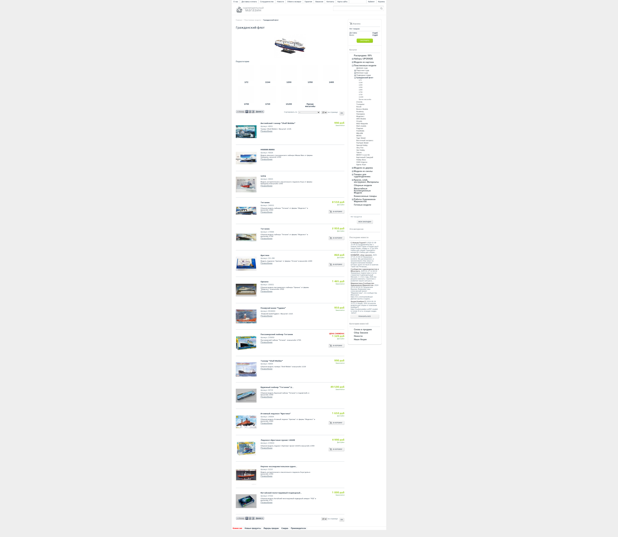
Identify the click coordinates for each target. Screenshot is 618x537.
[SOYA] (246, 184)
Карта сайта (342, 2)
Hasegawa (360, 114)
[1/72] (246, 80)
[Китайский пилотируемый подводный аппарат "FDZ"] (246, 501)
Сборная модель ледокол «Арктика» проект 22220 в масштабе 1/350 (287, 446)
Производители (298, 528)
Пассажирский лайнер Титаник (277, 334)
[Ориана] (246, 290)
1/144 (267, 82)
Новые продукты (253, 528)
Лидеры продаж (271, 528)
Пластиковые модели (252, 20)
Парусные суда (362, 70)
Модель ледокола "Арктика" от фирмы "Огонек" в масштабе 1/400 (286, 261)
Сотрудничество (267, 2)
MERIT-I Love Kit (363, 155)
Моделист (360, 116)
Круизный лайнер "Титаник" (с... (277, 387)
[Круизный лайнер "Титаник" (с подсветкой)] (246, 395)
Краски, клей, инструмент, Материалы (366, 181)
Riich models (361, 126)
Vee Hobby (360, 150)
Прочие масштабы (310, 105)
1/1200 (289, 104)
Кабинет (371, 2)
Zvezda (359, 102)
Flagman (359, 128)
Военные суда (362, 73)
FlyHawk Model (362, 143)
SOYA (263, 176)
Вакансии (319, 2)
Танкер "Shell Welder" (272, 361)
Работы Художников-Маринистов (365, 200)
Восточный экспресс (364, 140)
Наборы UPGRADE (363, 59)
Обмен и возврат (294, 2)
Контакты (330, 2)
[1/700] (246, 102)
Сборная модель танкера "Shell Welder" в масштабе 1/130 (283, 366)
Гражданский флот (364, 78)
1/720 (267, 104)
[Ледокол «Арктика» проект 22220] (246, 448)
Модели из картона (364, 62)
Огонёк (359, 121)
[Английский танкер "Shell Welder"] (246, 131)
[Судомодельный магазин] (257, 8)
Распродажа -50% (363, 55)
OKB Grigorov (361, 162)
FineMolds (360, 131)
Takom (359, 152)
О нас (235, 2)
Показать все (364, 316)
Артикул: (264, 126)
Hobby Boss (361, 160)
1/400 (331, 82)
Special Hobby (362, 145)
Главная (239, 20)
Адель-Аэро (361, 165)
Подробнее (266, 131)
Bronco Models (362, 109)
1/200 (288, 82)
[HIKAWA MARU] (246, 158)
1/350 (310, 82)
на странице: (333, 519)
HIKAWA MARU (268, 149)
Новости (280, 2)
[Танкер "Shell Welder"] (246, 369)
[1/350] (310, 80)
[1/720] (268, 102)
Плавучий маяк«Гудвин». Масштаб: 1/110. (277, 314)
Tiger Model (360, 138)
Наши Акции (360, 339)
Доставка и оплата (249, 2)
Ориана (264, 282)
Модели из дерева (363, 168)
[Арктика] (246, 263)
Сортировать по (290, 112)
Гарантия (308, 2)
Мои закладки (364, 222)
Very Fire (359, 148)
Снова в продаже (363, 329)
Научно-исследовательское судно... (279, 466)
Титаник (265, 202)
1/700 (246, 104)
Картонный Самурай (364, 157)
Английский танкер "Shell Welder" (278, 123)
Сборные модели (363, 185)
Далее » (259, 518)
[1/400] (331, 80)
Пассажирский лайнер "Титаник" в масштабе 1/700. (281, 340)
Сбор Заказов (361, 332)
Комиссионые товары (365, 196)
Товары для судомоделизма (362, 175)
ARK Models (361, 119)
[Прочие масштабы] (310, 102)
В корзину (337, 211)
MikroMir (359, 133)
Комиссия (237, 528)
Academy (360, 111)
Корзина (381, 2)
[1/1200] (289, 102)
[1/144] (268, 80)
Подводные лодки (363, 75)
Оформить (365, 40)
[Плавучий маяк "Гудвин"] (246, 316)
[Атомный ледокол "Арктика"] (246, 422)
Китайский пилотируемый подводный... (281, 493)
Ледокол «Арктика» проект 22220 (278, 440)
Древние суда (362, 68)
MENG (359, 136)
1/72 (246, 82)
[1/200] (289, 80)
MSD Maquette (362, 124)
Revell (358, 107)
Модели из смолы (363, 171)
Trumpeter (360, 104)
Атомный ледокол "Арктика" (276, 413)
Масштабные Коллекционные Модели (362, 190)
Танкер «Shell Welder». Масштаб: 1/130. (276, 129)
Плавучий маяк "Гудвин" (273, 308)
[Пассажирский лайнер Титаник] (246, 343)
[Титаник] (246, 211)
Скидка (284, 528)
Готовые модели (362, 205)
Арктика (265, 255)
